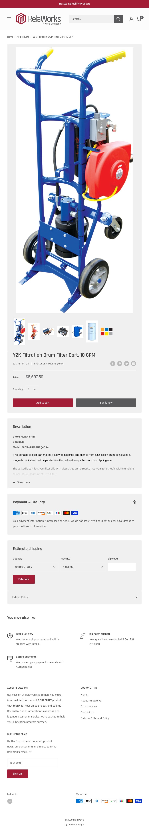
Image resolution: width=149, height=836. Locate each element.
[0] (138, 19)
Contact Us (87, 712)
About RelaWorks (91, 701)
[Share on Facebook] (112, 363)
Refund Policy (20, 597)
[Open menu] (9, 18)
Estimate (23, 579)
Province (65, 559)
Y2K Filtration (21, 363)
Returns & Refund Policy (95, 718)
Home (10, 37)
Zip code (113, 559)
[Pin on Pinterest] (119, 363)
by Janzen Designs (74, 824)
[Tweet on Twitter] (126, 363)
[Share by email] (133, 363)
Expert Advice (89, 706)
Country (17, 559)
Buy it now (106, 403)
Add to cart (42, 403)
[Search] (118, 19)
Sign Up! (18, 774)
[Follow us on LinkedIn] (9, 801)
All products (23, 37)
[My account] (131, 19)
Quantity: (18, 389)
